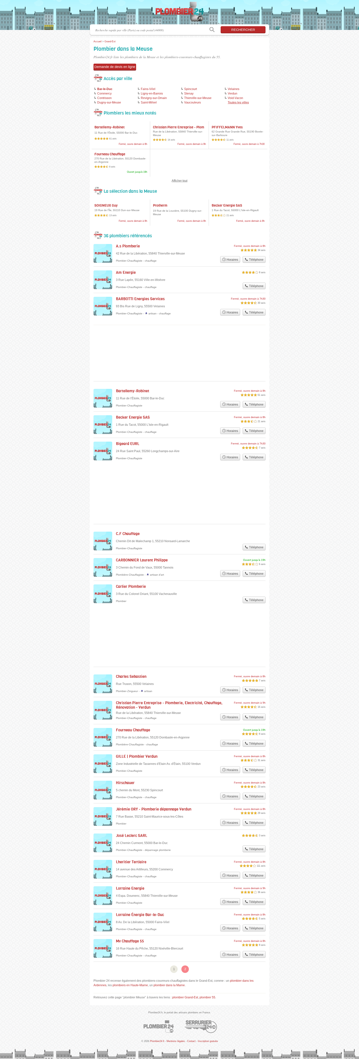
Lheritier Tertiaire (131, 862)
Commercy (104, 93)
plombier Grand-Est (185, 997)
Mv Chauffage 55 (130, 941)
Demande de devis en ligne (114, 67)
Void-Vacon (235, 98)
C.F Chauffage (128, 533)
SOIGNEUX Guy (106, 205)
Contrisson (104, 98)
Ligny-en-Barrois (152, 93)
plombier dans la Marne (169, 985)
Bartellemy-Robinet (109, 127)
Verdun (232, 93)
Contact (191, 1041)
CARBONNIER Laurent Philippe (142, 560)
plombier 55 (207, 997)
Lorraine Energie (130, 888)
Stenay (189, 93)
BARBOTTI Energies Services (140, 298)
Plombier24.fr (179, 13)
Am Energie (126, 272)
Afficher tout (179, 180)
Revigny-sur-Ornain (154, 98)
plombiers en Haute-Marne (130, 985)
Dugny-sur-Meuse (109, 102)
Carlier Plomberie (131, 586)
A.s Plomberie (128, 246)
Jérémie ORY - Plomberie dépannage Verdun (153, 809)
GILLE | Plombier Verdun (136, 756)
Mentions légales (176, 1041)
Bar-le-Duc (104, 89)
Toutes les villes (238, 102)
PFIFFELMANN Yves (227, 127)
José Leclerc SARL (131, 835)
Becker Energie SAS (227, 205)
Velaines (233, 89)
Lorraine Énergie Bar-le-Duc (140, 914)
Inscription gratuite (208, 1041)
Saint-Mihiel (149, 102)
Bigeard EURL (127, 443)
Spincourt (190, 89)
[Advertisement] (179, 626)
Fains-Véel (148, 89)
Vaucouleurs (192, 102)
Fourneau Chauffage (109, 154)
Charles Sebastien (131, 676)
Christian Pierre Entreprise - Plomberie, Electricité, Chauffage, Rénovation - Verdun (169, 705)
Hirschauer (125, 782)
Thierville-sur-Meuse (197, 98)
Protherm (160, 205)
